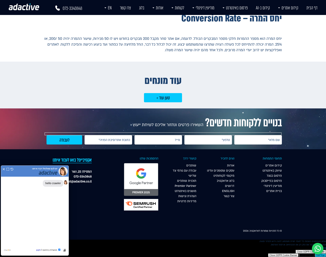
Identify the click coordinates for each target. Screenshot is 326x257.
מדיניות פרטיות (186, 201)
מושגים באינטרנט (185, 191)
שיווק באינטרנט (272, 171)
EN (110, 8)
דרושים (229, 186)
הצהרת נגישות (187, 196)
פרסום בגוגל (274, 176)
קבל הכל (320, 255)
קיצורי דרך (189, 158)
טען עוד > (163, 98)
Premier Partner (185, 186)
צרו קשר (125, 8)
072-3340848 (72, 8)
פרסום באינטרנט (237, 8)
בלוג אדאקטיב (225, 181)
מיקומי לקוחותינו (223, 176)
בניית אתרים (274, 191)
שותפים (191, 165)
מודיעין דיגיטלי (205, 8)
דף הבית (312, 8)
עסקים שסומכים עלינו (220, 171)
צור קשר (229, 196)
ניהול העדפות (307, 255)
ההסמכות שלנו (149, 158)
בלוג (141, 8)
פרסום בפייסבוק (271, 181)
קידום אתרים (290, 8)
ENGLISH (228, 191)
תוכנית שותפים (186, 181)
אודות (159, 8)
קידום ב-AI (263, 8)
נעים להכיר (227, 158)
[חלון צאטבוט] (35, 210)
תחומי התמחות (272, 158)
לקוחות (179, 8)
